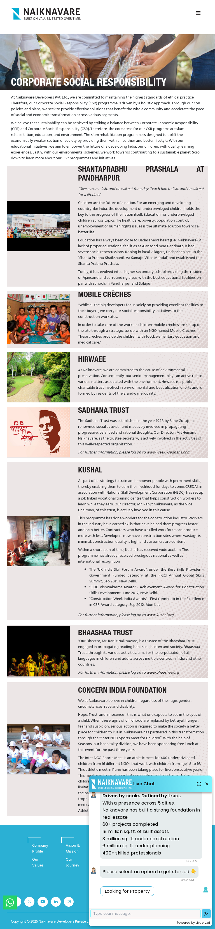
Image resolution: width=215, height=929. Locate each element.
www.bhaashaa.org (162, 672)
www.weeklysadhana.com (168, 452)
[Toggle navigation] (198, 13)
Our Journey (72, 862)
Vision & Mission (73, 848)
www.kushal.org (160, 615)
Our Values (37, 862)
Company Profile (40, 848)
